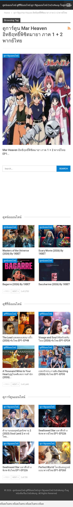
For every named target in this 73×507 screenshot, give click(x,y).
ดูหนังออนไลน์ (10, 227)
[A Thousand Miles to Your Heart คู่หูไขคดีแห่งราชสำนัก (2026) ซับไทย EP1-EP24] (18, 356)
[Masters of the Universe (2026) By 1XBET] (18, 236)
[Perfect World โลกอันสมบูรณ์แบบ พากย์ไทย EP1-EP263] (54, 453)
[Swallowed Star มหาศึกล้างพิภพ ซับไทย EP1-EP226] (18, 453)
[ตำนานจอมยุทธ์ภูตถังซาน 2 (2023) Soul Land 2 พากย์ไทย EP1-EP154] (18, 416)
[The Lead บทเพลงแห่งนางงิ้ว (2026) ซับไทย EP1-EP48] (18, 323)
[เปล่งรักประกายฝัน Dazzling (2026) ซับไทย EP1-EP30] (54, 356)
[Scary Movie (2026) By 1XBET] (54, 236)
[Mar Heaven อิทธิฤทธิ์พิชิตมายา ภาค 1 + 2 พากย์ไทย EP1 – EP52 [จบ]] (36, 99)
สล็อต (41, 503)
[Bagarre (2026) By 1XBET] (18, 270)
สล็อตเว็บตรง (6, 503)
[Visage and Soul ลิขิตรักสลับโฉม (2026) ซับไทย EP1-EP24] (54, 323)
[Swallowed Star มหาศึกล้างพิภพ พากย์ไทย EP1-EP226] (54, 416)
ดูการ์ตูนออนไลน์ (11, 56)
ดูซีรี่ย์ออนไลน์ (10, 314)
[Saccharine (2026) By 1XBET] (54, 270)
